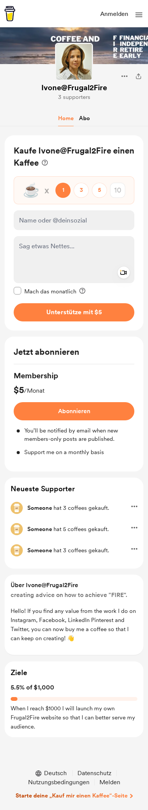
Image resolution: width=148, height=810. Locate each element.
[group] (74, 413)
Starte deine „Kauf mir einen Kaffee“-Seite (72, 795)
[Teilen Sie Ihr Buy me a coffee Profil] (138, 76)
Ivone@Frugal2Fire (74, 87)
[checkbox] (45, 291)
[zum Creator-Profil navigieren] (74, 62)
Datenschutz (94, 773)
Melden (109, 782)
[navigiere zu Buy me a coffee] (10, 13)
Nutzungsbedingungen (59, 782)
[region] (74, 233)
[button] (138, 14)
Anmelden (114, 13)
